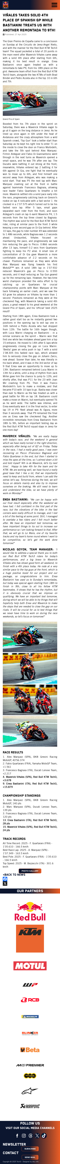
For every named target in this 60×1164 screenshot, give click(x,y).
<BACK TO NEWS (14, 874)
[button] (54, 5)
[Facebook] (30, 879)
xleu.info (35, 1162)
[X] (30, 883)
